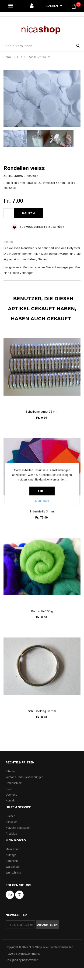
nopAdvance (30, 960)
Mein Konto (13, 849)
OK (40, 491)
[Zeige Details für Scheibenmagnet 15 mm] (42, 366)
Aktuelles (11, 822)
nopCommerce (30, 953)
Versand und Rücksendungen (24, 777)
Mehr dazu (42, 500)
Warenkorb (12, 866)
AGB (9, 788)
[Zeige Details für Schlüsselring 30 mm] (42, 666)
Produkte (11, 833)
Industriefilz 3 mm (42, 511)
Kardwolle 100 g (42, 611)
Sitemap (11, 771)
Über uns (11, 794)
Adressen (12, 861)
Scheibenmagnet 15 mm (42, 411)
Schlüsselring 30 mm (42, 711)
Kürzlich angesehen (18, 827)
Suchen (10, 816)
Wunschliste (13, 872)
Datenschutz (14, 783)
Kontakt (10, 800)
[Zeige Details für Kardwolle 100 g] (42, 566)
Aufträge (11, 855)
